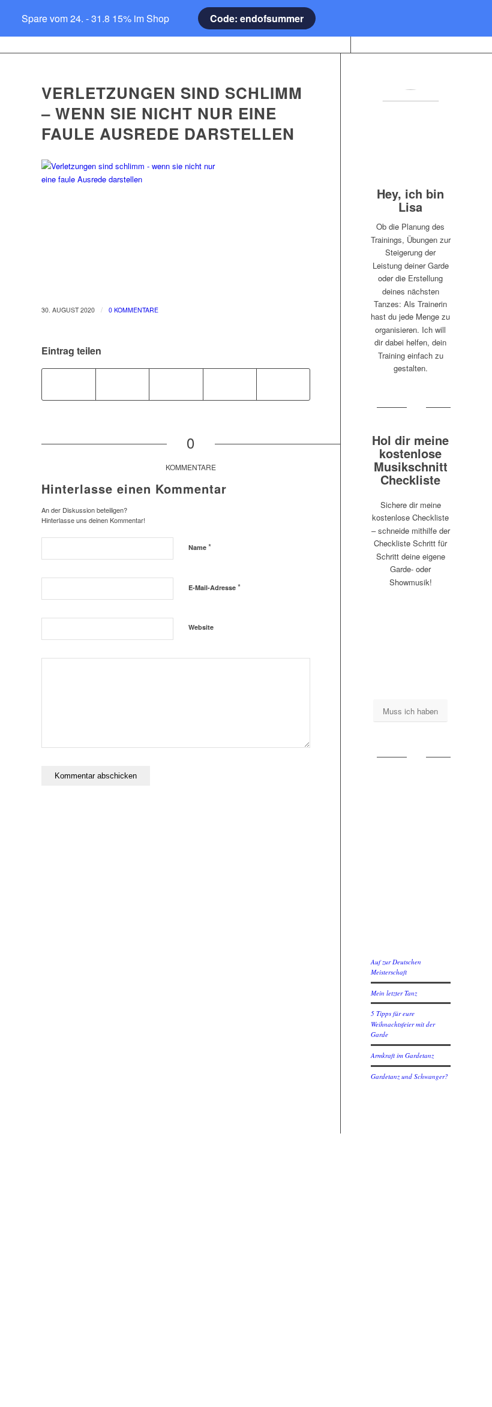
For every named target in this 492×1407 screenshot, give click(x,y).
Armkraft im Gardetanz (402, 1055)
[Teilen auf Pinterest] (229, 384)
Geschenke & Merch (101, 1229)
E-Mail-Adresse (214, 587)
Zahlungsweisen (246, 1281)
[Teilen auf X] (122, 384)
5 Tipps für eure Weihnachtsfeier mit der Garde (403, 1024)
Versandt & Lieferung (245, 1320)
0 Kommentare (133, 309)
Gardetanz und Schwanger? (409, 1076)
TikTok (390, 1229)
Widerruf (246, 1300)
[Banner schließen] (27, 18)
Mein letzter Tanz (394, 992)
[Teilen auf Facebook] (68, 384)
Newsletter (245, 1339)
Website (201, 627)
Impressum (245, 1190)
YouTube (390, 1210)
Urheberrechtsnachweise (246, 1261)
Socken (101, 1249)
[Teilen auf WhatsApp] (175, 384)
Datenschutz (246, 1242)
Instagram (390, 1190)
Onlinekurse (101, 1210)
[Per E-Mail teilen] (283, 384)
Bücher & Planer (101, 1190)
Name (199, 546)
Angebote (101, 1268)
